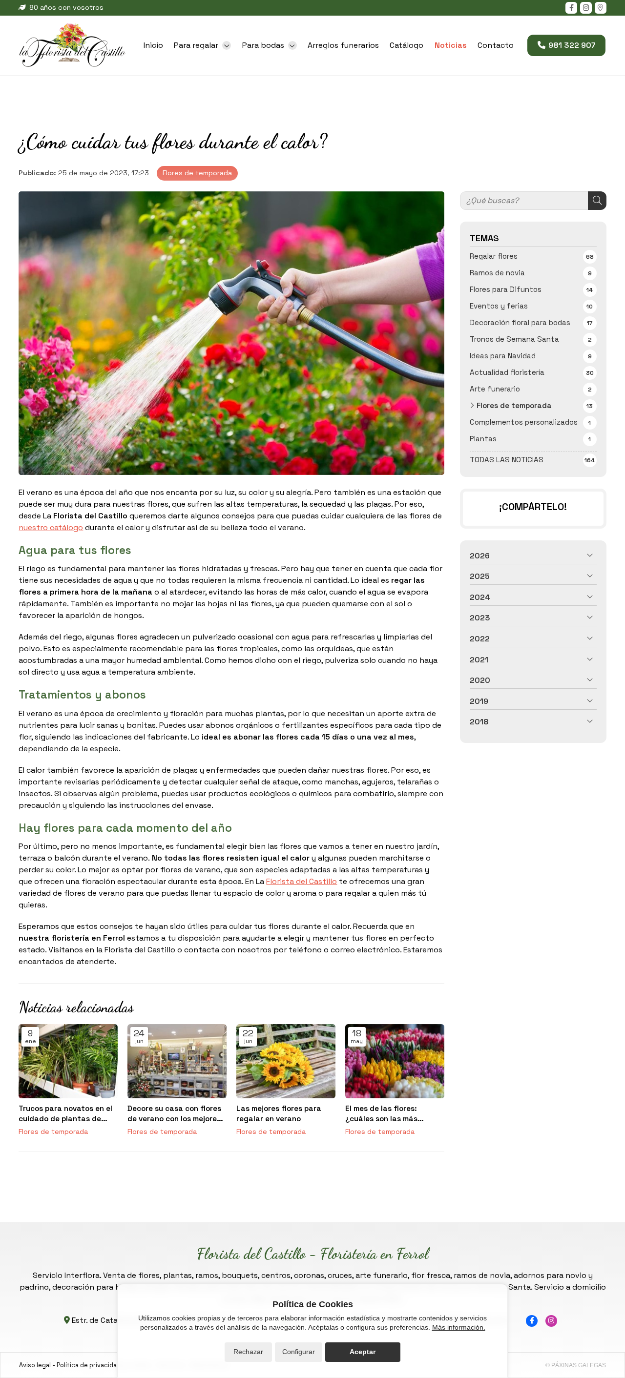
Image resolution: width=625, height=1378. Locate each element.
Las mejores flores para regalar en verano (278, 1113)
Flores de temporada (197, 172)
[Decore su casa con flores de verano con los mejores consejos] (177, 1061)
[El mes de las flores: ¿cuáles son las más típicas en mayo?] (394, 1061)
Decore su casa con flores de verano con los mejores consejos (174, 1114)
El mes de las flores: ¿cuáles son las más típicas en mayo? (381, 1114)
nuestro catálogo (51, 527)
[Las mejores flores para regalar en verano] (285, 1061)
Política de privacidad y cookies (104, 1365)
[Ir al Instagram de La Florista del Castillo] (586, 8)
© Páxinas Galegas (575, 1365)
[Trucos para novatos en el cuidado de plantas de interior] (68, 1061)
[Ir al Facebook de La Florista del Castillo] (571, 8)
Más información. (458, 1327)
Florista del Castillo (301, 881)
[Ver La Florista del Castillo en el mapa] (600, 8)
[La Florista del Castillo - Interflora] (72, 45)
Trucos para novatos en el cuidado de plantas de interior (65, 1114)
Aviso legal (35, 1365)
